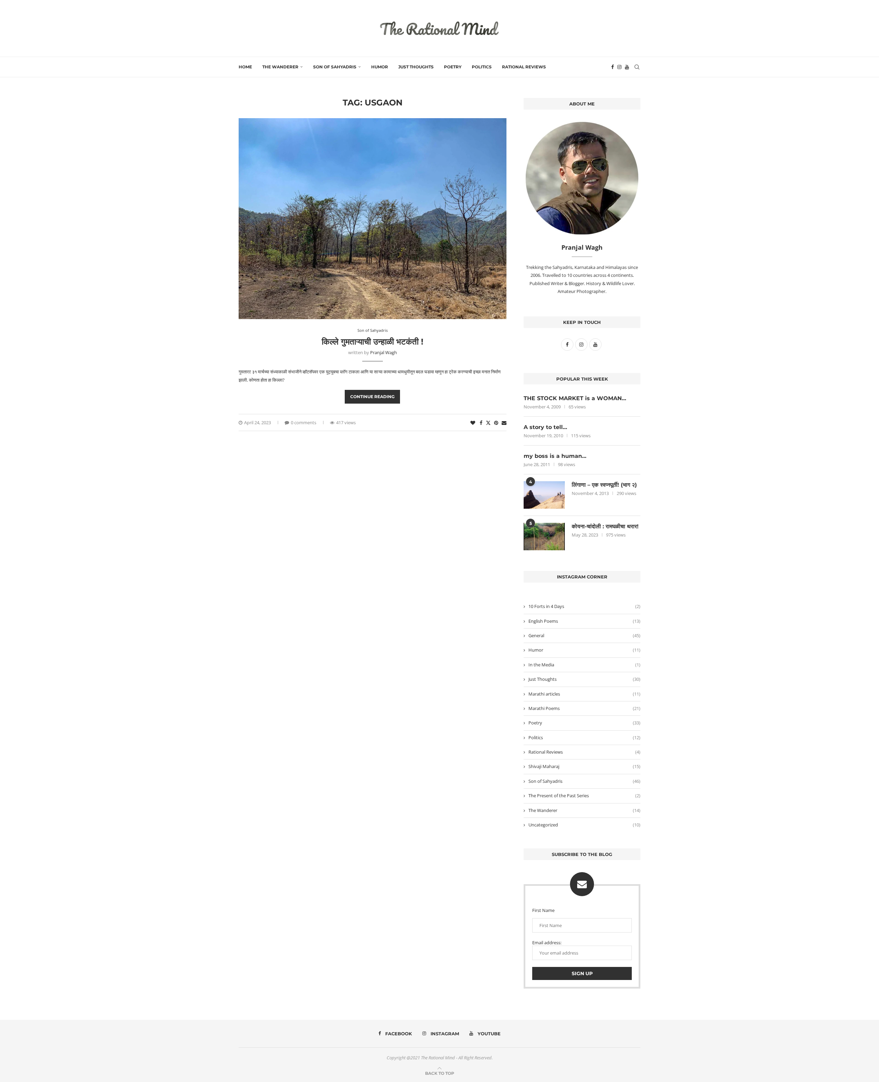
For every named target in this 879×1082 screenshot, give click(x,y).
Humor (379, 66)
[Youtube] (627, 67)
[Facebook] (612, 67)
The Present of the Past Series (584, 795)
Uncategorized (584, 825)
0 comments (303, 422)
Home (245, 66)
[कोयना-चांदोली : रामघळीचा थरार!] (544, 536)
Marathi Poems (584, 708)
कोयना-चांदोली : (605, 526)
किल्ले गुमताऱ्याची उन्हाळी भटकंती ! (372, 342)
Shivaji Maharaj (584, 766)
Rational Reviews (524, 66)
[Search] (636, 67)
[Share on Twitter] (488, 422)
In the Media (584, 665)
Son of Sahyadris (334, 66)
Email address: (546, 942)
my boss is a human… (555, 456)
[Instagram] (619, 67)
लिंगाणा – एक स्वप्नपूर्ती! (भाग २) (604, 485)
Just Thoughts (416, 66)
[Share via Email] (504, 422)
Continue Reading (372, 396)
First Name (543, 910)
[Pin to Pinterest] (496, 422)
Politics (482, 66)
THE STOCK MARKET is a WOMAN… (575, 398)
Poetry (452, 66)
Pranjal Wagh (383, 352)
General (584, 635)
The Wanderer (280, 66)
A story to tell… (545, 427)
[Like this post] (472, 422)
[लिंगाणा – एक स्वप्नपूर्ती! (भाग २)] (544, 495)
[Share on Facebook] (481, 422)
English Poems (584, 621)
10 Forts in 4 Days (584, 606)
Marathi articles (584, 694)
